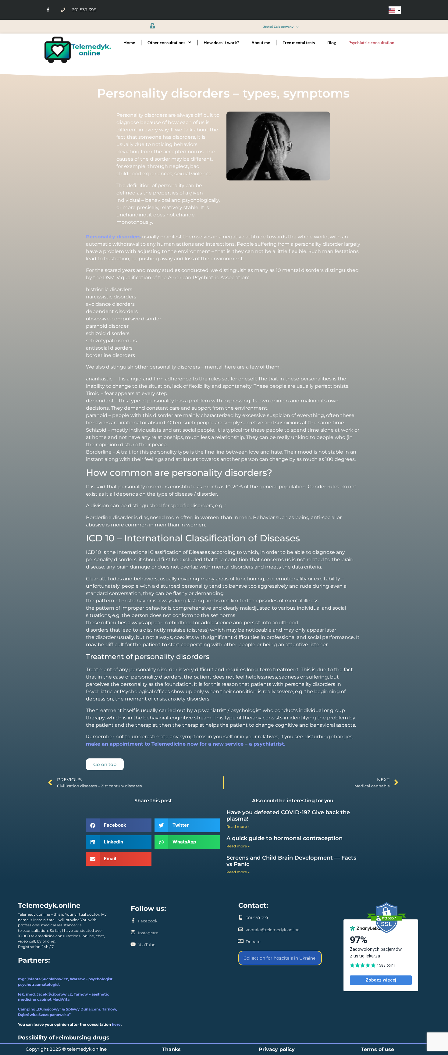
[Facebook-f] (48, 10)
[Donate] (240, 941)
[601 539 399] (240, 917)
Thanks (171, 1049)
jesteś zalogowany (278, 27)
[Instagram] (133, 932)
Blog (331, 42)
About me (260, 42)
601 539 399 (257, 917)
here (116, 1024)
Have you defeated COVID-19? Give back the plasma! (288, 815)
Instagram (148, 932)
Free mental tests (299, 42)
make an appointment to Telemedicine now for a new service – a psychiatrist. (185, 744)
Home (129, 42)
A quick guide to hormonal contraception (284, 838)
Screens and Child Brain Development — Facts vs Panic (291, 861)
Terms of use (377, 1049)
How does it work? (221, 42)
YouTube (146, 944)
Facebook (148, 920)
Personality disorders (113, 237)
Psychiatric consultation (371, 42)
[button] (118, 825)
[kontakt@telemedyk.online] (240, 929)
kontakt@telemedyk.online (273, 929)
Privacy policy (277, 1049)
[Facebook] (133, 920)
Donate (253, 941)
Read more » (238, 826)
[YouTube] (133, 944)
